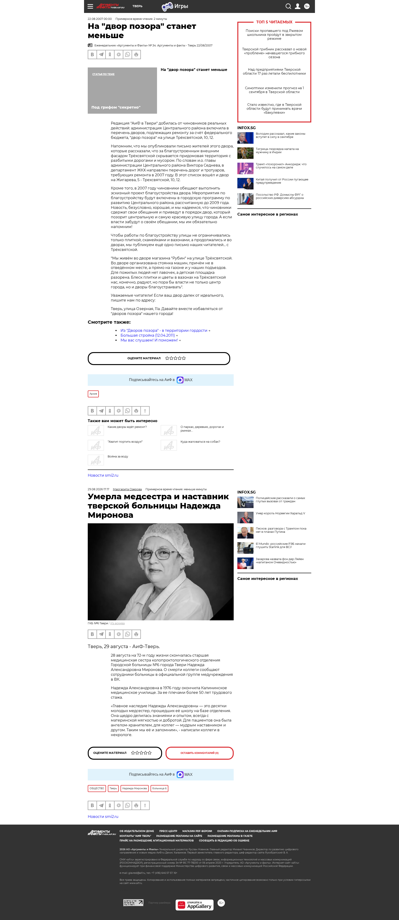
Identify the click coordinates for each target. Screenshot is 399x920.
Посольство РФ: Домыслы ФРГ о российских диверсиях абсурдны (280, 196)
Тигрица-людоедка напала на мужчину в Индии (277, 150)
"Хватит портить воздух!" (125, 441)
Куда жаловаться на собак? (200, 441)
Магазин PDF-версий (197, 831)
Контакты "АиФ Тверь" (135, 836)
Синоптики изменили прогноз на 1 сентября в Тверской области (274, 90)
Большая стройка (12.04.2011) (148, 335)
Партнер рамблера (159, 902)
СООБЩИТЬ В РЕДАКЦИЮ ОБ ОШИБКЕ (224, 840)
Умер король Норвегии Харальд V (280, 513)
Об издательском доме (137, 831)
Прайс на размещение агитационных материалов (157, 840)
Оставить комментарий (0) (200, 753)
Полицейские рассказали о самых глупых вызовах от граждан (280, 500)
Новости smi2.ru (103, 475)
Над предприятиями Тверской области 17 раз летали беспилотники (274, 72)
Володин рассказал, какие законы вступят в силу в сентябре (280, 135)
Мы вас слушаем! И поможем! (149, 340)
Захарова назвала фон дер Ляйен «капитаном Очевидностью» (280, 560)
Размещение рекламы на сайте (179, 836)
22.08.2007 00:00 (100, 19)
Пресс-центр (168, 831)
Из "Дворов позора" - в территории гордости (164, 330)
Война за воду (118, 456)
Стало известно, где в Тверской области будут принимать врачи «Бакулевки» (274, 109)
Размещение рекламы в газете (230, 836)
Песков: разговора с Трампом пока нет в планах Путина (281, 530)
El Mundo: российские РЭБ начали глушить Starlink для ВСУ (280, 545)
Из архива (117, 623)
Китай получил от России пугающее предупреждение (282, 181)
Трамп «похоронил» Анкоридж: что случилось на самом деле (281, 166)
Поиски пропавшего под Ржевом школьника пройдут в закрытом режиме (274, 35)
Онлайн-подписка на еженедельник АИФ (247, 831)
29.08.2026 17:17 (98, 489)
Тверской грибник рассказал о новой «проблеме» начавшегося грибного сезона (274, 53)
